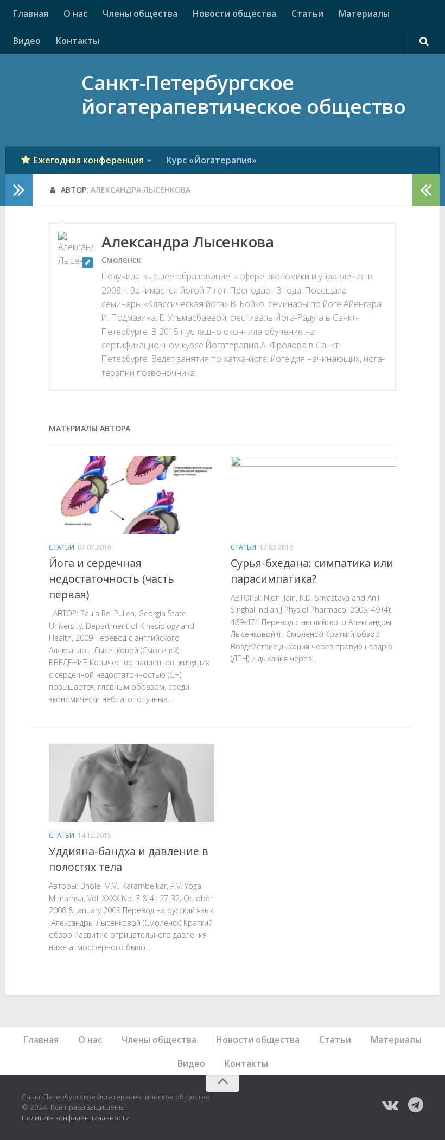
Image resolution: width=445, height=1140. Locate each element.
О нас (75, 14)
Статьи (307, 14)
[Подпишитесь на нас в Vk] (389, 1104)
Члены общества (140, 14)
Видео (27, 41)
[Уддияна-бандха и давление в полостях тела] (131, 783)
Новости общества (234, 14)
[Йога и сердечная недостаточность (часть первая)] (131, 495)
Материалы (364, 14)
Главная (30, 14)
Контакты (77, 41)
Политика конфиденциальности (76, 1118)
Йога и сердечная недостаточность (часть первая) (111, 579)
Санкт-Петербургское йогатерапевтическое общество (243, 95)
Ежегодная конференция (89, 160)
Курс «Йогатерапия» (212, 160)
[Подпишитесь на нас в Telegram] (415, 1104)
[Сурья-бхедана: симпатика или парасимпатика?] (313, 495)
